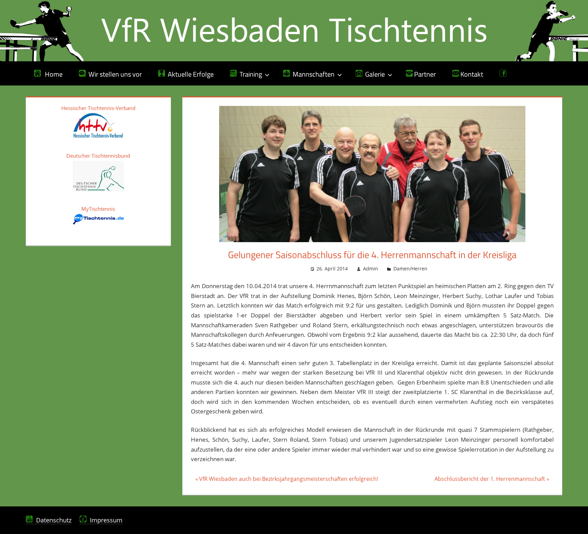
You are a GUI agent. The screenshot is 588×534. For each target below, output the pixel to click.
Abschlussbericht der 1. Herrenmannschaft (489, 480)
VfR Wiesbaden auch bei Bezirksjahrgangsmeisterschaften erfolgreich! (288, 480)
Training (249, 74)
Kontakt (471, 74)
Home (52, 74)
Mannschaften (312, 74)
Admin (370, 268)
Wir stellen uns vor (114, 74)
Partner (424, 74)
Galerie (373, 74)
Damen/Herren (410, 268)
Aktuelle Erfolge (189, 74)
